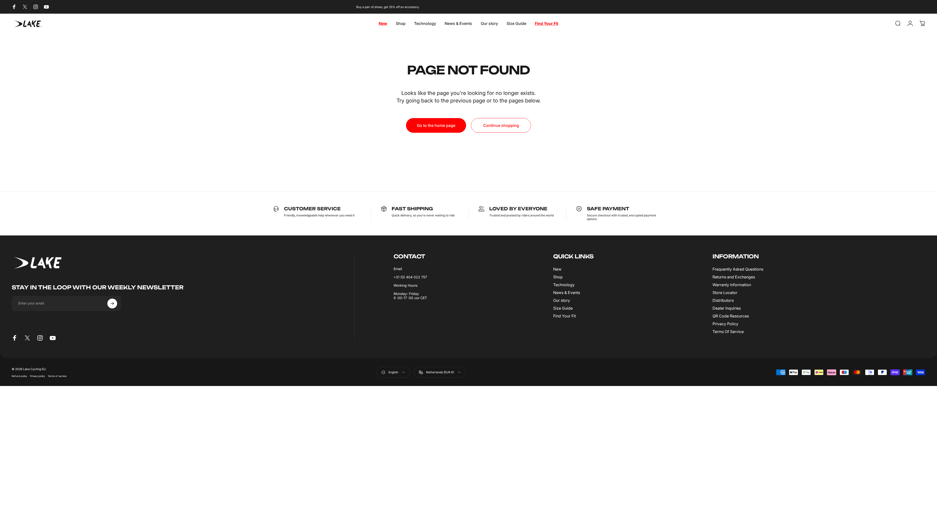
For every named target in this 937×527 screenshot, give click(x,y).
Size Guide (563, 308)
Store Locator (725, 292)
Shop (558, 276)
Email (398, 269)
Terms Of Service (728, 331)
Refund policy (19, 376)
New (557, 269)
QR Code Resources (731, 316)
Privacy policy (37, 376)
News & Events (566, 292)
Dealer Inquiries (727, 308)
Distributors (723, 300)
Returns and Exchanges (734, 276)
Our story (561, 300)
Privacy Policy (725, 323)
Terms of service (57, 376)
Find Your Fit (564, 316)
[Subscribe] (112, 303)
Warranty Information (732, 284)
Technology (564, 284)
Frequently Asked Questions (738, 269)
